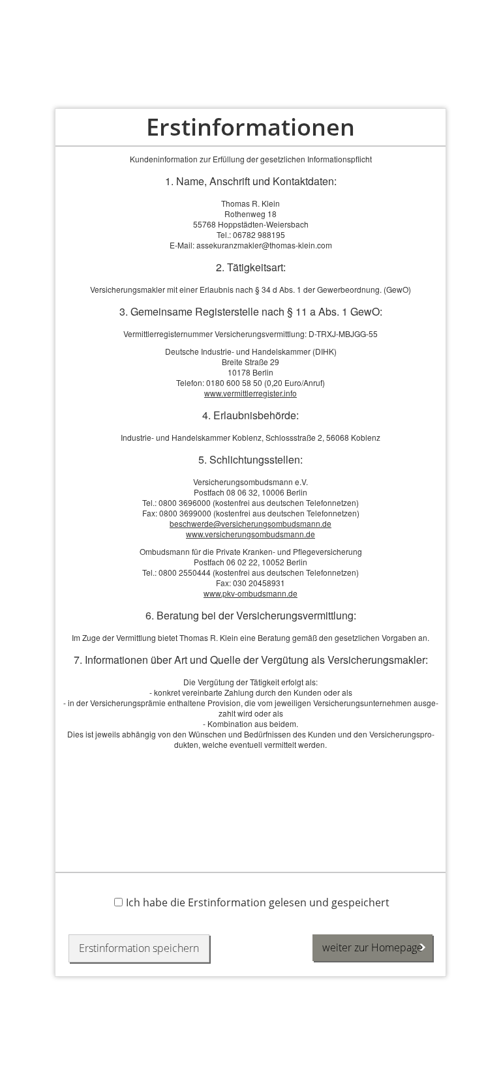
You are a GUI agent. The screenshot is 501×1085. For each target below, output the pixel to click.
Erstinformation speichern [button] (139, 948)
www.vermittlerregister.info (250, 392)
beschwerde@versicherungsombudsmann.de (250, 523)
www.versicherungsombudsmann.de (250, 533)
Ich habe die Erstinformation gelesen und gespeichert (257, 902)
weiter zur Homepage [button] (372, 947)
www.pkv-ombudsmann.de (250, 593)
